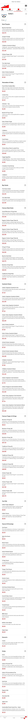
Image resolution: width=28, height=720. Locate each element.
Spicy (3, 20)
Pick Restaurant (10, 10)
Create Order (18, 10)
